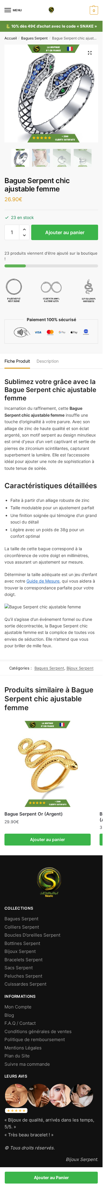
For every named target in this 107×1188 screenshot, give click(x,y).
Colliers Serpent (21, 927)
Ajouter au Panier (51, 1177)
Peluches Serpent (23, 976)
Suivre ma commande (27, 1064)
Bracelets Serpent (23, 959)
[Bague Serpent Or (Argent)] (47, 764)
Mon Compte (18, 1007)
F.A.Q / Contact (20, 1023)
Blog (9, 1015)
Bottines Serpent (22, 943)
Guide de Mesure (42, 580)
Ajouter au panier (64, 232)
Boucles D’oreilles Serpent (32, 935)
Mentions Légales (23, 1048)
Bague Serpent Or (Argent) (33, 814)
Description (48, 361)
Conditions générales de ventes (38, 1031)
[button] (24, 229)
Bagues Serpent (34, 38)
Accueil (10, 38)
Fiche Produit (17, 361)
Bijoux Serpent (80, 668)
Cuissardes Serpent (25, 984)
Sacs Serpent (18, 967)
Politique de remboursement (34, 1039)
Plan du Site (17, 1056)
